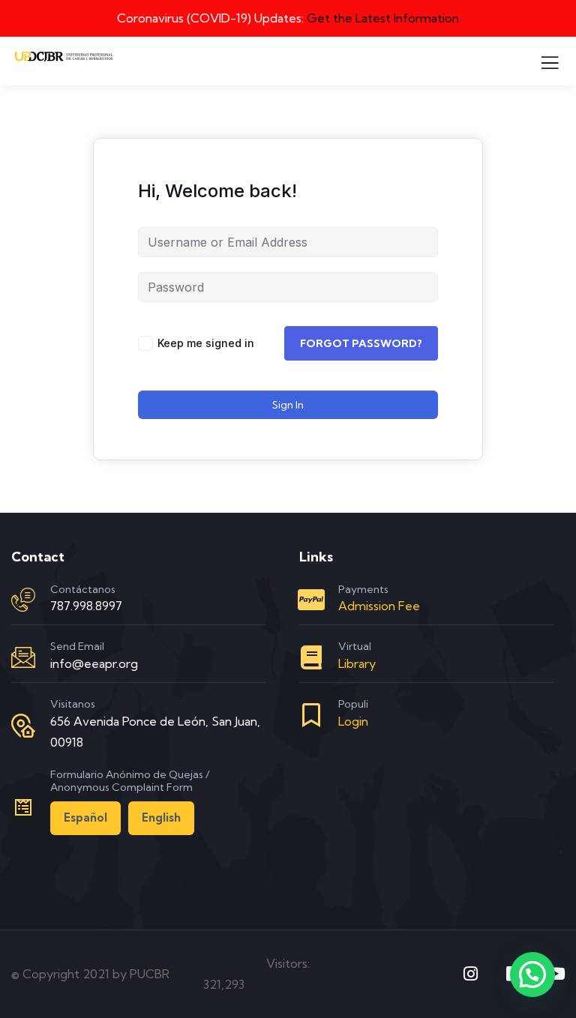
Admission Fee (379, 605)
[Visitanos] (23, 726)
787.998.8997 (86, 605)
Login (353, 721)
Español (85, 817)
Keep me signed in (206, 343)
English (161, 817)
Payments (363, 589)
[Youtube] (556, 974)
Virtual (354, 646)
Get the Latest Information (383, 17)
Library (357, 663)
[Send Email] (23, 657)
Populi (353, 704)
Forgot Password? (361, 343)
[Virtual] (311, 657)
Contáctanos (83, 589)
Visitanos (72, 704)
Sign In (288, 405)
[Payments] (311, 600)
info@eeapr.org (94, 663)
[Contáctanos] (23, 600)
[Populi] (311, 715)
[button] (532, 974)
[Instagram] (471, 974)
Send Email (77, 646)
